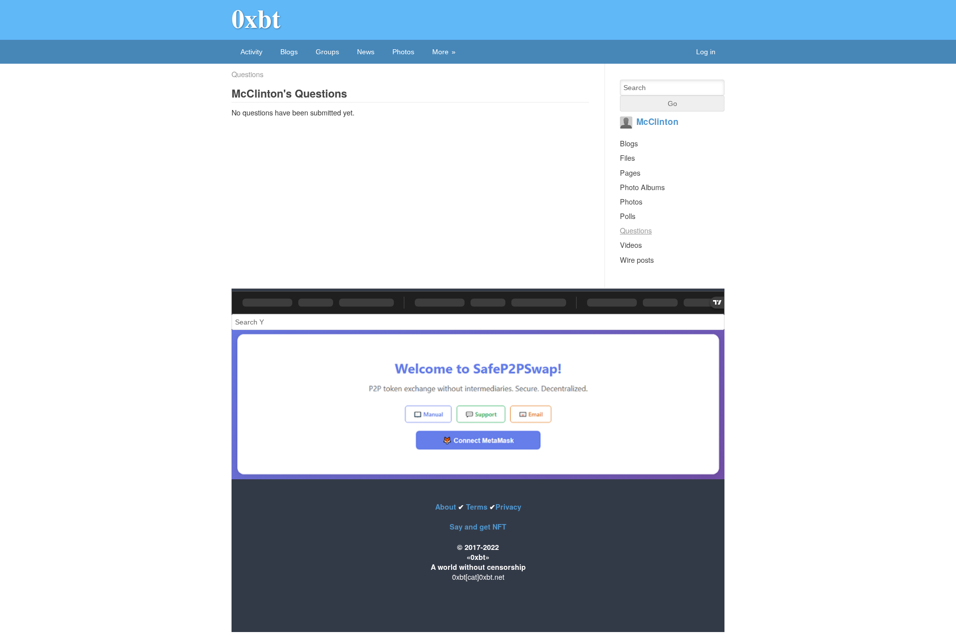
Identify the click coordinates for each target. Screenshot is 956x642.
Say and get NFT (478, 527)
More (440, 52)
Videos (631, 244)
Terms (476, 507)
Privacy (508, 507)
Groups (327, 52)
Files (627, 157)
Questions (247, 74)
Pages (630, 172)
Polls (627, 216)
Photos (403, 52)
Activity (251, 52)
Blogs (289, 52)
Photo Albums (642, 187)
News (365, 52)
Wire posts (637, 259)
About (446, 507)
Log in (706, 52)
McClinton (657, 121)
